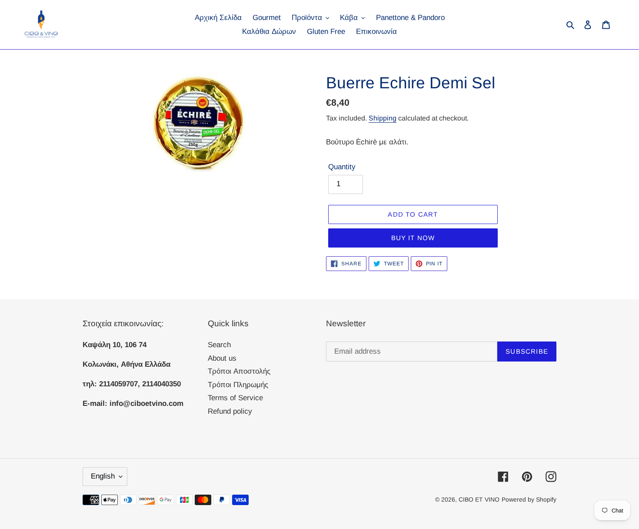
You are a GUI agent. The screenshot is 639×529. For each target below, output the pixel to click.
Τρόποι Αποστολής (239, 371)
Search (219, 345)
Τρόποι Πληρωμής (238, 385)
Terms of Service (235, 398)
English (103, 476)
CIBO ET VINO (479, 499)
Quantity (342, 167)
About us (222, 358)
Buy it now (413, 237)
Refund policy (230, 411)
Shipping (382, 118)
